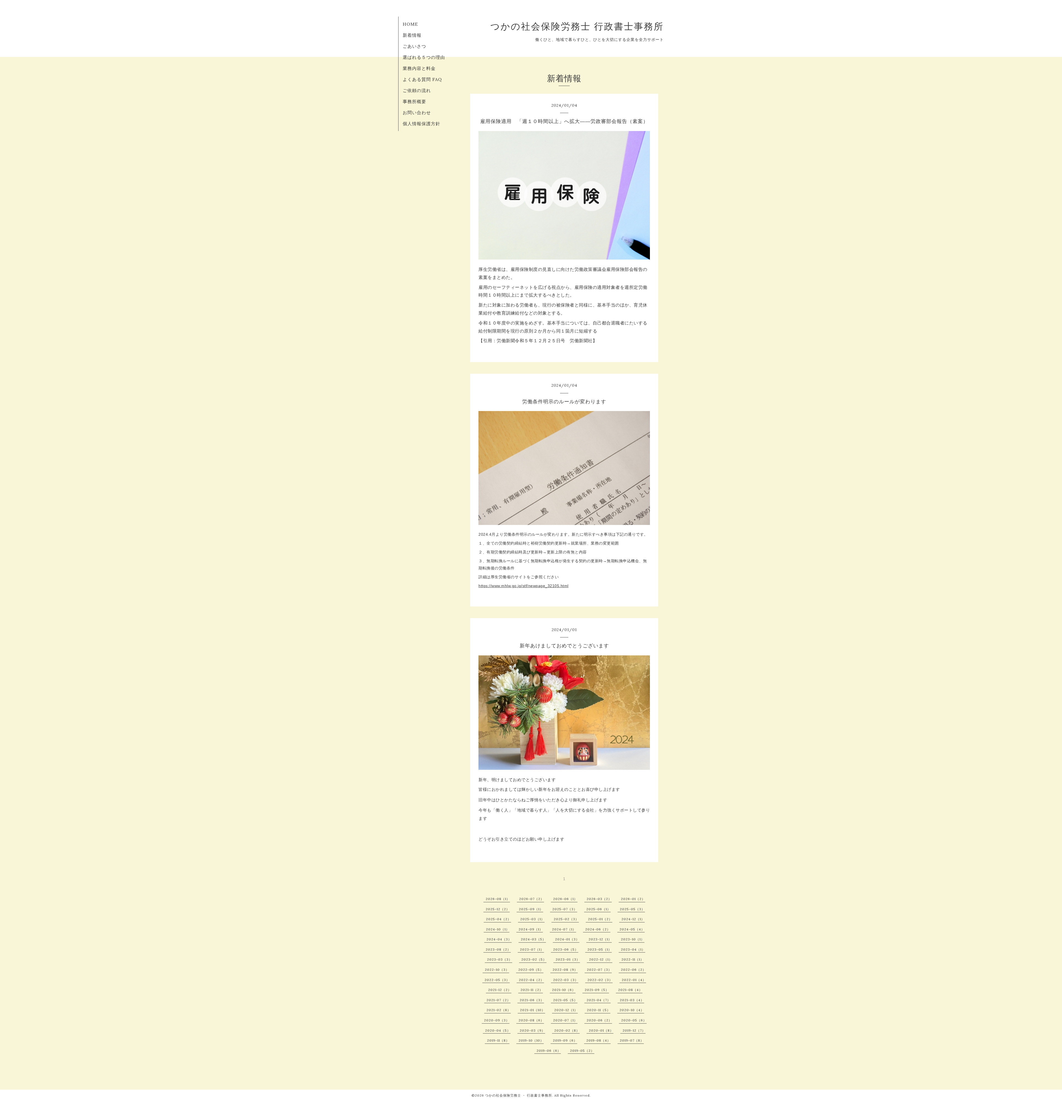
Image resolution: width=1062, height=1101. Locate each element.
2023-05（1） (599, 949)
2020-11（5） (598, 1010)
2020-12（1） (566, 1010)
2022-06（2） (633, 969)
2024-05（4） (632, 929)
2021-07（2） (498, 1000)
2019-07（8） (632, 1040)
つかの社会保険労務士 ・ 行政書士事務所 (518, 1095)
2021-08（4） (630, 990)
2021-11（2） (531, 990)
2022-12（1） (600, 959)
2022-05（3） (497, 980)
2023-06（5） (565, 949)
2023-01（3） (568, 959)
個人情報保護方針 (421, 123)
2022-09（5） (530, 969)
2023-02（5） (533, 959)
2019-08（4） (598, 1040)
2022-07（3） (599, 969)
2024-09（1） (531, 929)
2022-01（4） (634, 980)
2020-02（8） (567, 1030)
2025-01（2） (600, 919)
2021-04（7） (599, 1000)
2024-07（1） (564, 929)
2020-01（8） (601, 1030)
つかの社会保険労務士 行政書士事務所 (577, 26)
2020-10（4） (632, 1010)
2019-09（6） (565, 1040)
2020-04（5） (498, 1030)
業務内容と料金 (419, 68)
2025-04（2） (498, 919)
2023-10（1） (632, 939)
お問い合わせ (417, 112)
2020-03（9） (532, 1030)
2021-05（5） (565, 1000)
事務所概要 (414, 101)
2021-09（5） (597, 990)
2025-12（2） (498, 909)
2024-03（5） (533, 939)
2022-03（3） (565, 980)
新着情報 (412, 35)
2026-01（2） (633, 899)
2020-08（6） (531, 1020)
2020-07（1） (565, 1020)
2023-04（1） (633, 949)
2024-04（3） (499, 939)
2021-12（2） (499, 990)
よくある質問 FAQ (422, 79)
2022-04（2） (531, 980)
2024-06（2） (597, 929)
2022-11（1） (632, 959)
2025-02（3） (566, 919)
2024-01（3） (567, 939)
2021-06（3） (532, 1000)
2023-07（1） (532, 949)
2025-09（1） (531, 909)
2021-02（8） (498, 1010)
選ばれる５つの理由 (424, 57)
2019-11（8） (498, 1040)
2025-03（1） (532, 919)
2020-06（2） (599, 1020)
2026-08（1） (498, 899)
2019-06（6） (549, 1050)
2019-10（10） (531, 1040)
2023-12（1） (600, 939)
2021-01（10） (532, 1010)
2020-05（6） (634, 1020)
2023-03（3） (499, 959)
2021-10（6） (564, 990)
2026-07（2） (531, 899)
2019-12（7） (634, 1030)
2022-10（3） (497, 969)
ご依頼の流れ (417, 90)
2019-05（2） (582, 1050)
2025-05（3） (632, 909)
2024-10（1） (497, 929)
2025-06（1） (598, 909)
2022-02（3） (600, 980)
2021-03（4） (632, 1000)
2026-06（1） (565, 899)
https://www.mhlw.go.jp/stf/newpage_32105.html (523, 586)
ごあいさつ (414, 46)
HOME (410, 24)
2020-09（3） (496, 1020)
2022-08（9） (565, 969)
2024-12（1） (633, 919)
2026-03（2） (599, 899)
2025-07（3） (564, 909)
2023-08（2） (498, 949)
